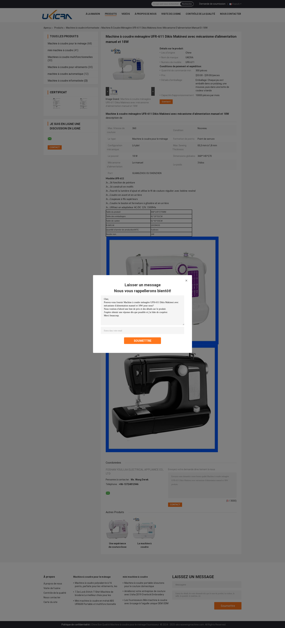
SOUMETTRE (142, 340)
